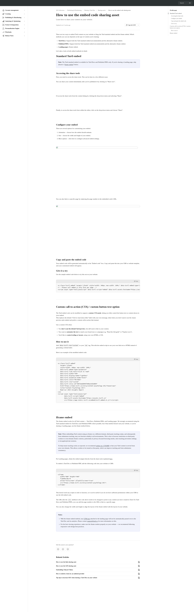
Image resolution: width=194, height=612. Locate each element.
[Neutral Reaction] (63, 549)
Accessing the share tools (177, 16)
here (111, 459)
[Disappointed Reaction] (58, 549)
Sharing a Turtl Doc (89, 10)
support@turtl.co (92, 521)
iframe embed (69, 64)
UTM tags (87, 519)
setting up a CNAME (102, 446)
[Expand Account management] (24, 10)
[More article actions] (138, 25)
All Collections (60, 10)
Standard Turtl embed (176, 13)
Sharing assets (102, 10)
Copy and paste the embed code (178, 21)
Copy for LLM (131, 25)
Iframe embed (173, 33)
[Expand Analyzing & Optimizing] (24, 21)
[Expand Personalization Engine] (24, 28)
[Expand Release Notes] (24, 35)
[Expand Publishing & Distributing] (24, 17)
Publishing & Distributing (74, 10)
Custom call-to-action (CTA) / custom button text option (180, 27)
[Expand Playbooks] (24, 32)
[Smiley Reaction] (68, 549)
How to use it (174, 30)
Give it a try (174, 23)
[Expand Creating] (24, 14)
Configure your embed (176, 18)
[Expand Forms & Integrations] (24, 24)
